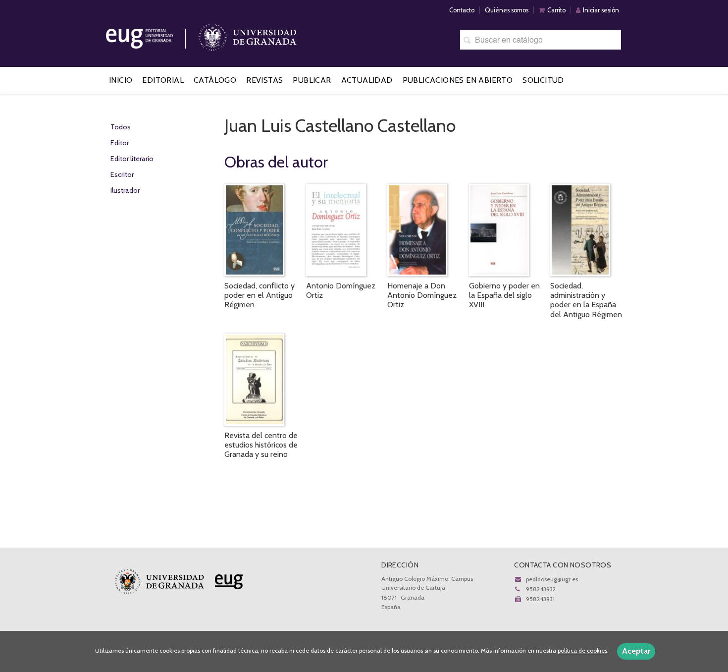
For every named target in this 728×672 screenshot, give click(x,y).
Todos (120, 126)
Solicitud (543, 80)
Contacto (461, 10)
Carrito (556, 10)
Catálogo (215, 80)
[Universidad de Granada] (247, 35)
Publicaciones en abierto (458, 80)
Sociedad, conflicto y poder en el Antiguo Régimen (259, 295)
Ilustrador (125, 190)
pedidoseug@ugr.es (552, 579)
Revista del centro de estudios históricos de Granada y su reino (261, 445)
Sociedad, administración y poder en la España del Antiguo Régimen (586, 300)
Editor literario (132, 158)
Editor (119, 142)
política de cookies (582, 651)
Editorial (163, 80)
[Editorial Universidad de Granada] (152, 35)
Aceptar (636, 651)
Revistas (264, 80)
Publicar (312, 80)
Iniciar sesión (601, 10)
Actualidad (367, 80)
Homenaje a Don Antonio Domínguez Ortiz (422, 295)
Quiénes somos (506, 10)
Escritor (122, 174)
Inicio (120, 80)
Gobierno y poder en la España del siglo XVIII (504, 295)
